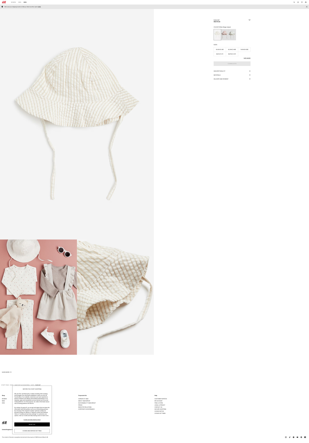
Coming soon (232, 63)
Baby (11, 385)
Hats (32, 385)
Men (19, 2)
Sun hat (38, 385)
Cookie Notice (159, 411)
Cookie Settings (160, 413)
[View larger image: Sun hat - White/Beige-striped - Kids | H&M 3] (115, 297)
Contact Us (158, 407)
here (39, 6)
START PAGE (5, 385)
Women (13, 2)
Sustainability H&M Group (87, 403)
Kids (25, 2)
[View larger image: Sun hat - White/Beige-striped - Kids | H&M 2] (38, 297)
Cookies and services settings (32, 431)
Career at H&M (83, 398)
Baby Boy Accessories (22, 385)
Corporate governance (86, 409)
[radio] (217, 34)
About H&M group (84, 401)
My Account (158, 401)
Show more (6, 372)
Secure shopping (160, 409)
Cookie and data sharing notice (32, 419)
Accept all (32, 424)
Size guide (247, 58)
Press (80, 405)
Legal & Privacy (159, 405)
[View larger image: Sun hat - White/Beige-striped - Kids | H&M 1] (77, 124)
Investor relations (84, 407)
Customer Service (160, 398)
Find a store (158, 403)
